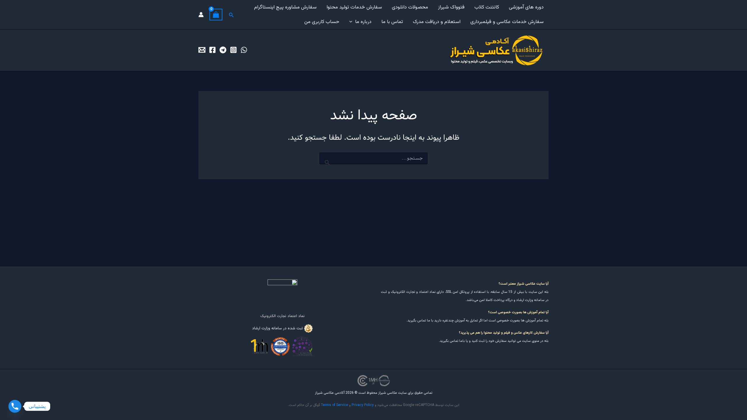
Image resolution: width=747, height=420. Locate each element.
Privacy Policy (363, 405)
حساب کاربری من (321, 22)
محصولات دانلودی (410, 7)
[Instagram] (233, 49)
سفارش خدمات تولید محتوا (354, 7)
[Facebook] (212, 49)
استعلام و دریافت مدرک (436, 22)
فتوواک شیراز (451, 7)
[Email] (201, 49)
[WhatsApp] (243, 49)
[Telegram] (222, 49)
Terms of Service (334, 405)
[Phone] (14, 406)
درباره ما (363, 22)
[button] (352, 22)
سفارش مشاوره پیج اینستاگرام (285, 7)
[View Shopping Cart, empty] (216, 15)
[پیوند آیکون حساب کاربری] (201, 14)
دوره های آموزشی (526, 7)
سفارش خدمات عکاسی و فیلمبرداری (507, 22)
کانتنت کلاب (486, 7)
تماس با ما (392, 22)
